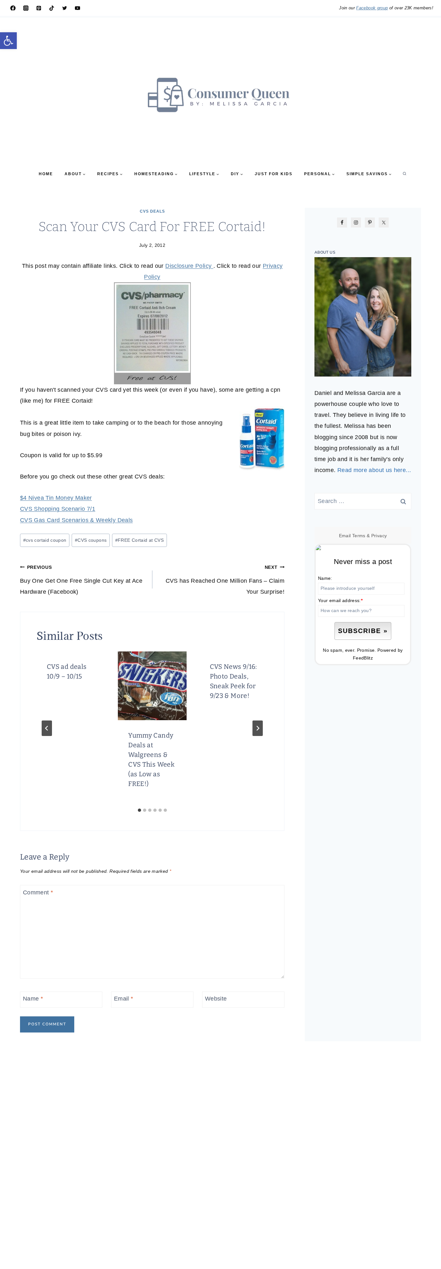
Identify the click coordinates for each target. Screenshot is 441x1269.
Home (46, 174)
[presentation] (152, 685)
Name (33, 999)
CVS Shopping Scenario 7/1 (57, 509)
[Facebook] (13, 8)
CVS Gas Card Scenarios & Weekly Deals (76, 520)
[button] (8, 40)
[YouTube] (77, 8)
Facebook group (372, 7)
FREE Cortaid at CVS (139, 540)
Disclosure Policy (189, 266)
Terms (358, 535)
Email (123, 999)
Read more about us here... (374, 470)
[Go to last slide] (47, 728)
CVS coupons (91, 540)
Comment (38, 892)
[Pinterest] (39, 8)
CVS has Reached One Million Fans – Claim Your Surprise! (225, 580)
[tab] (139, 810)
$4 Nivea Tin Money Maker (56, 498)
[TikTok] (51, 8)
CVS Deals (152, 211)
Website (216, 999)
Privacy (379, 535)
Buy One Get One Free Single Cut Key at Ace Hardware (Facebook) (81, 580)
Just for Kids (273, 174)
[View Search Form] (404, 174)
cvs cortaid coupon (45, 540)
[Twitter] (64, 8)
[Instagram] (26, 8)
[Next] (257, 728)
